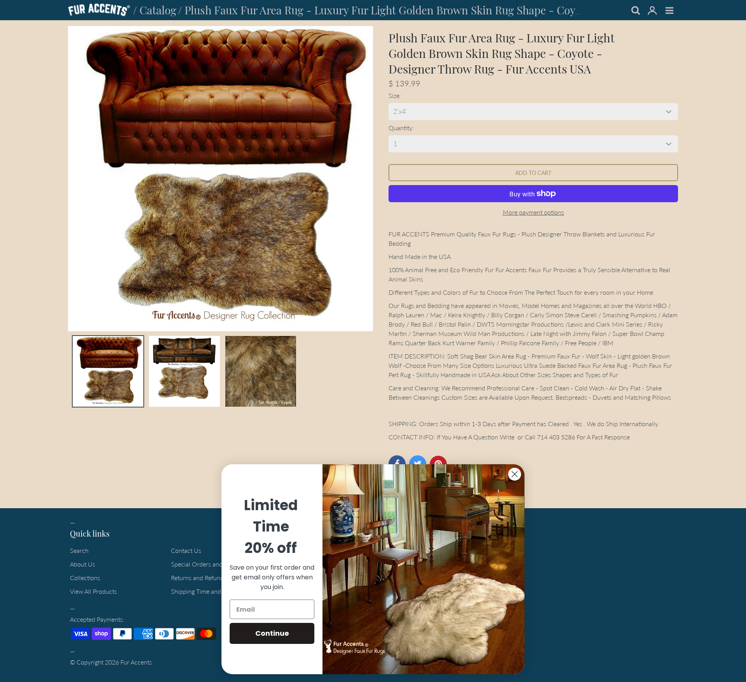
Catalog (157, 10)
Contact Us (186, 550)
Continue (272, 633)
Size (394, 95)
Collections (85, 577)
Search (79, 550)
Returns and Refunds (199, 577)
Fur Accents (136, 662)
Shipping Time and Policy (205, 591)
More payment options (533, 212)
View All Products (93, 591)
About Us (82, 564)
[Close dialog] (514, 474)
